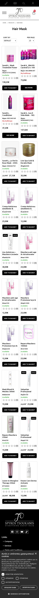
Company (8, 541)
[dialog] (19, 574)
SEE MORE (29, 88)
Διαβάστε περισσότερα (9, 570)
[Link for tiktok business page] (26, 532)
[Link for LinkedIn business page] (22, 532)
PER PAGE (31, 37)
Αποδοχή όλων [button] (10, 587)
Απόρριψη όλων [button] (29, 587)
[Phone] (6, 3)
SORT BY (6, 37)
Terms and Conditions (13, 550)
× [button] (36, 553)
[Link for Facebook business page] (12, 532)
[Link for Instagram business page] (17, 532)
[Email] (15, 3)
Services (8, 546)
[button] (19, 594)
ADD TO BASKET (10, 88)
